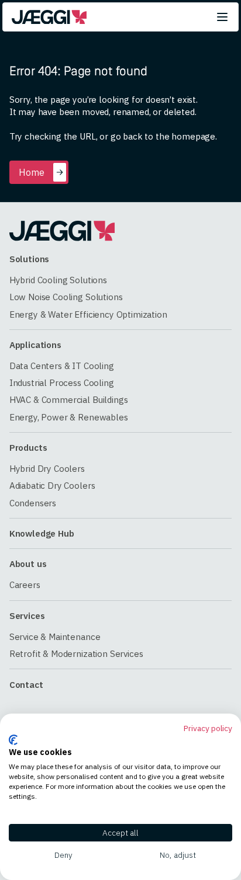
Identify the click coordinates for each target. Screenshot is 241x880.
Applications (35, 344)
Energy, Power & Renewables (68, 417)
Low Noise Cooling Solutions (66, 296)
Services (27, 615)
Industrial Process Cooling (61, 382)
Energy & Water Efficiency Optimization (88, 314)
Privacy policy (208, 728)
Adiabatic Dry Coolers (52, 485)
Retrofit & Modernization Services (76, 653)
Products (28, 447)
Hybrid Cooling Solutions (58, 280)
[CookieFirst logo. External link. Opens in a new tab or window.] (13, 740)
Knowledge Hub (41, 533)
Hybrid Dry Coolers (47, 468)
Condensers (32, 503)
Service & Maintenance (55, 636)
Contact (26, 684)
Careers (24, 584)
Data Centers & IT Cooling (61, 365)
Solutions (29, 259)
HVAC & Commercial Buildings (68, 399)
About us (28, 563)
